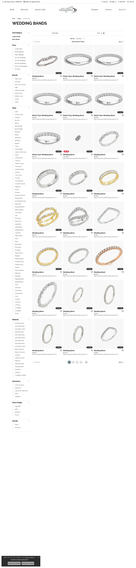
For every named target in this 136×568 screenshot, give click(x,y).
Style (14, 108)
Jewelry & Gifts (40, 10)
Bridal (12, 10)
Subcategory (17, 33)
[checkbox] (17, 49)
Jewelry (19, 18)
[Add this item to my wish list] (60, 76)
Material (15, 319)
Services (108, 10)
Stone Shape (17, 402)
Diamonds (24, 10)
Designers (94, 10)
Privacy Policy (29, 557)
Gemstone (16, 381)
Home (13, 18)
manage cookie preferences (19, 559)
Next (120, 41)
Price (14, 45)
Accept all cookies (27, 563)
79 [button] (86, 362)
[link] (32, 1)
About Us (122, 10)
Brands (15, 75)
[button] (12, 1)
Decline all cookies (14, 563)
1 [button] (70, 362)
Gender (15, 421)
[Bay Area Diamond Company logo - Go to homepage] (68, 10)
